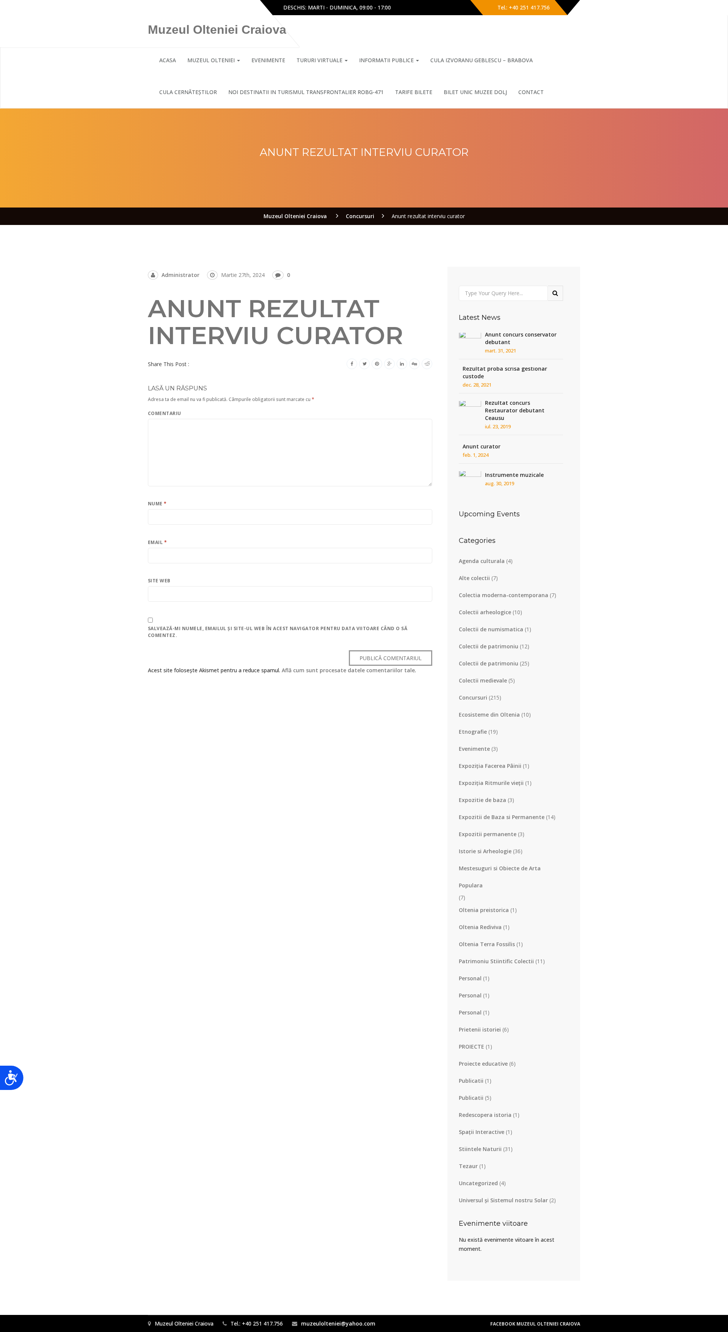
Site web (159, 580)
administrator (180, 274)
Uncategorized (478, 1183)
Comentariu (164, 413)
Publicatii (471, 1080)
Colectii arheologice (485, 612)
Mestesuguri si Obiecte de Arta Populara (500, 877)
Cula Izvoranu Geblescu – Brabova (481, 60)
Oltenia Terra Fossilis (487, 944)
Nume (157, 503)
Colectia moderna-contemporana (503, 595)
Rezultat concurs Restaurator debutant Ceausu (514, 410)
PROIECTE (471, 1046)
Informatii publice (387, 60)
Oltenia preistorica (484, 910)
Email (157, 542)
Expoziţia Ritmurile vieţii (491, 782)
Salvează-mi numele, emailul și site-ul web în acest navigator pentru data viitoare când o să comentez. (277, 631)
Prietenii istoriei (480, 1029)
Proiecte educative (483, 1063)
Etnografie (473, 731)
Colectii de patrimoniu (488, 646)
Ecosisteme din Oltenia (489, 714)
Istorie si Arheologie (485, 851)
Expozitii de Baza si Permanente (501, 817)
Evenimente (474, 748)
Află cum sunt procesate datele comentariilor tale (348, 670)
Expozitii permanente (487, 834)
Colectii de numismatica (491, 629)
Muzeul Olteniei (211, 60)
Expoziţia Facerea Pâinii (490, 765)
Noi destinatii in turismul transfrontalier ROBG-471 (306, 92)
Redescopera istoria (485, 1114)
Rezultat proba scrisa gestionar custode (505, 372)
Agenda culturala (482, 561)
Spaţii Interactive (481, 1131)
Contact (531, 92)
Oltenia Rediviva (480, 927)
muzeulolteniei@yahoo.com (338, 1323)
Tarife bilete (413, 92)
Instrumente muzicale (514, 474)
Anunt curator (481, 446)
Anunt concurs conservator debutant (521, 338)
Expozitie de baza (482, 800)
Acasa (167, 60)
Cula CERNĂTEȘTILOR (188, 92)
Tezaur (468, 1166)
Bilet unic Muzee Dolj (475, 92)
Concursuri (473, 697)
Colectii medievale (483, 680)
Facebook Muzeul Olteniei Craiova (535, 1324)
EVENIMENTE (268, 60)
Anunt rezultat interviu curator (275, 322)
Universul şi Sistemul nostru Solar (503, 1200)
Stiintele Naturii (480, 1149)
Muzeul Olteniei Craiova (217, 29)
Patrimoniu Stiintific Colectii (496, 961)
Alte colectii (474, 578)
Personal (470, 978)
